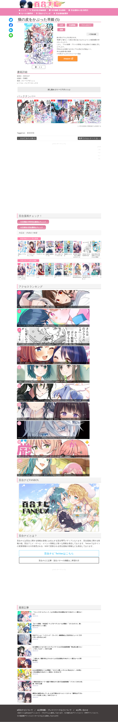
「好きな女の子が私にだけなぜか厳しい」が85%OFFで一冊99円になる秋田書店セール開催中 (44, 456)
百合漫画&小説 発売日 (79, 10)
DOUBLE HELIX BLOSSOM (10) (86, 254)
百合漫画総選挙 (62, 13)
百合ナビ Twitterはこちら (59, 553)
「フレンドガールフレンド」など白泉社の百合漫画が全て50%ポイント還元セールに (42, 325)
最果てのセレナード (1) (89, 138)
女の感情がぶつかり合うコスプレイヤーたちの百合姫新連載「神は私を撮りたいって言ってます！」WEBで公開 (49, 400)
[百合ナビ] (41, 1)
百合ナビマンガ (44, 13)
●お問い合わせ (82, 710)
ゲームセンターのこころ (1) (31, 254)
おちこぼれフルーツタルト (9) (59, 254)
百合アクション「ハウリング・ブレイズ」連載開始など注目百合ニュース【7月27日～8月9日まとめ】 (46, 438)
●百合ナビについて (25, 710)
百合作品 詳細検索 (39, 10)
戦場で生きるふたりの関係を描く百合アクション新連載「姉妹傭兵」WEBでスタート (42, 307)
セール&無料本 (27, 13)
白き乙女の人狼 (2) (27, 138)
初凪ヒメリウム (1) (30, 275)
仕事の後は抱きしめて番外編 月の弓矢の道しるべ (86, 277)
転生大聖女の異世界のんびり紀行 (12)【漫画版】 (96, 256)
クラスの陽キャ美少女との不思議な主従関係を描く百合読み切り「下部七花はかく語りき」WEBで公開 (47, 344)
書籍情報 (30, 133)
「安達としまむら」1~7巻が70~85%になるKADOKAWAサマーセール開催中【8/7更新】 (42, 381)
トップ (23, 10)
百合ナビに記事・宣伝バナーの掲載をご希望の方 (59, 560)
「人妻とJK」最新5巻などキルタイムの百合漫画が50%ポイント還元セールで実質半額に (42, 363)
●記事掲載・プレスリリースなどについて (54, 710)
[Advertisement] (59, 195)
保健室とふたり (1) (49, 275)
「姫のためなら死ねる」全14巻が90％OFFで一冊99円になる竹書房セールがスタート (42, 475)
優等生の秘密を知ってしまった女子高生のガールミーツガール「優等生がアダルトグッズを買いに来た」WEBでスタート (52, 419)
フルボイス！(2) (40, 254)
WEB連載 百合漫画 (58, 10)
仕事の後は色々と (67, 275)
